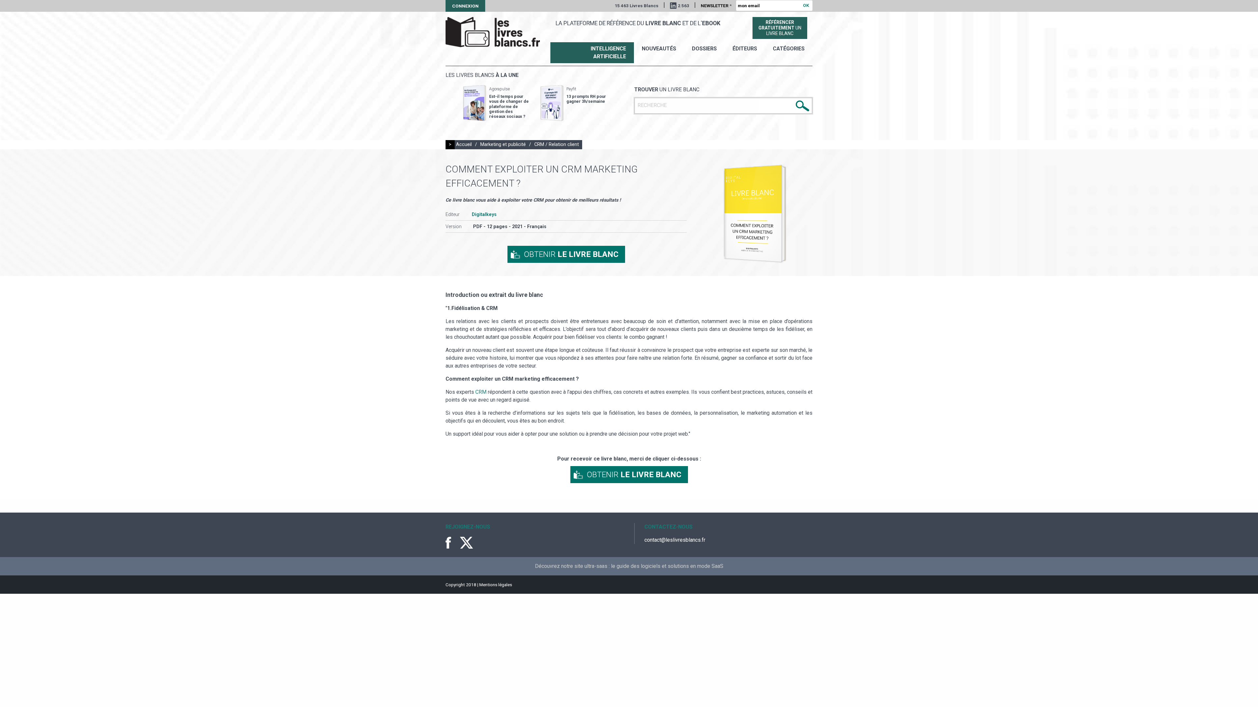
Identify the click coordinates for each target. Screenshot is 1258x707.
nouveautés (659, 48)
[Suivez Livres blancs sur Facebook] (452, 542)
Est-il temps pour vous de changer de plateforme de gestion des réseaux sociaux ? (509, 106)
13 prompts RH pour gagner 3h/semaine (586, 99)
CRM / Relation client (556, 144)
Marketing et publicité (503, 144)
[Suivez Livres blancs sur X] (466, 542)
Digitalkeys (484, 214)
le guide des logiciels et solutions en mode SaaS (667, 566)
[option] (496, 103)
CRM (481, 392)
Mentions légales (495, 584)
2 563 (683, 5)
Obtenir (571, 254)
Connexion (465, 6)
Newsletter (716, 5)
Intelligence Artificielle (608, 52)
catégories (789, 48)
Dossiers (704, 48)
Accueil (464, 144)
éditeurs (745, 48)
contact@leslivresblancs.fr (674, 540)
